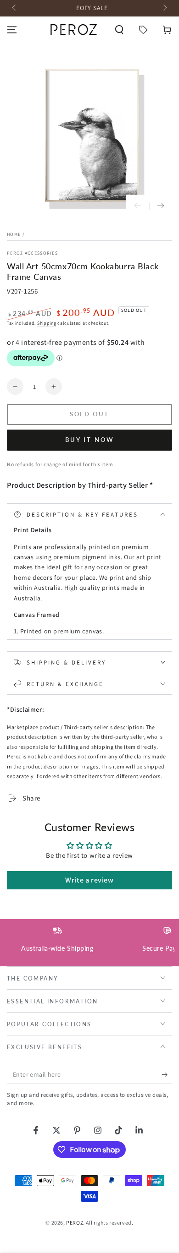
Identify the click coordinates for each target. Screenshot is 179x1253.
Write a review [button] (89, 880)
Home (14, 234)
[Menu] (12, 30)
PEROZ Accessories (32, 253)
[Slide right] (164, 8)
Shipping (46, 323)
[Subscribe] (167, 1075)
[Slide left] (14, 8)
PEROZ (74, 1222)
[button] (119, 30)
